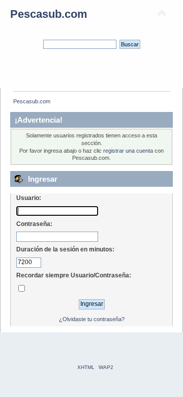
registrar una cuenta (128, 151)
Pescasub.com (48, 14)
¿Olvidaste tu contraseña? (92, 319)
